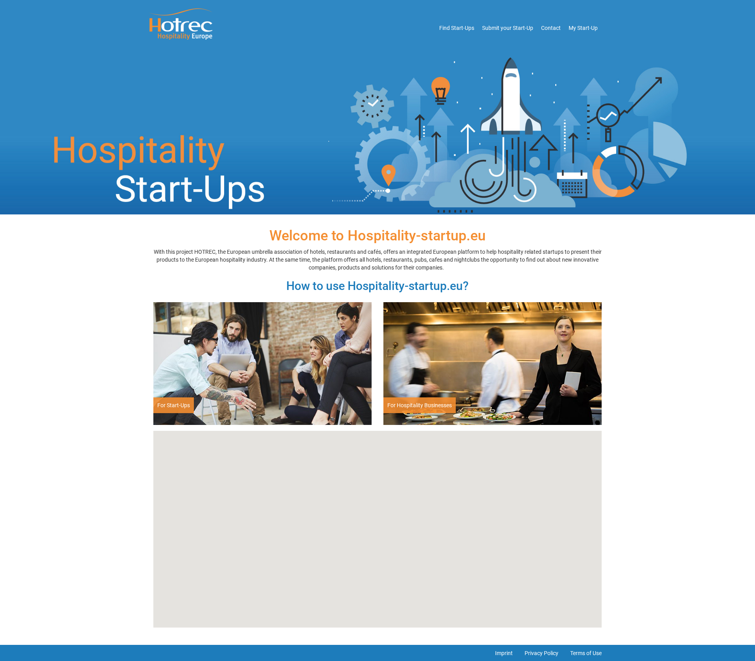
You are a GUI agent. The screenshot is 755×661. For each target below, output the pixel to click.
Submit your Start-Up (507, 28)
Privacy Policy (541, 653)
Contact (551, 28)
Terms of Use (586, 653)
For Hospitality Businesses (419, 405)
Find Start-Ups (456, 28)
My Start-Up (583, 28)
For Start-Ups (173, 405)
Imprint (504, 653)
